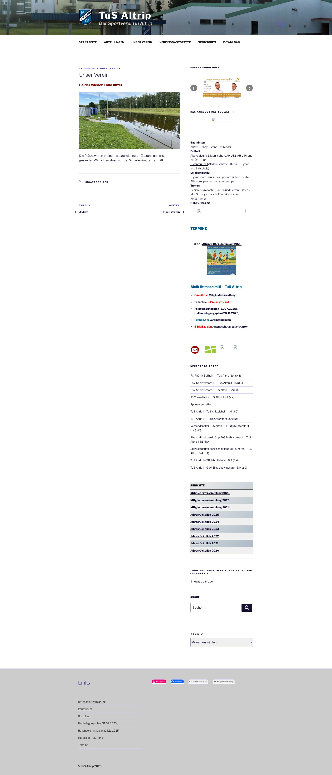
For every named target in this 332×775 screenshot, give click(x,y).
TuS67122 (113, 68)
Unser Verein (142, 42)
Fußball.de (84, 737)
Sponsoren (207, 42)
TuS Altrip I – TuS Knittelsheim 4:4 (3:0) (214, 411)
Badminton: (197, 142)
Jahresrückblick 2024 (204, 521)
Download (231, 42)
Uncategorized (97, 182)
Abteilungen (114, 42)
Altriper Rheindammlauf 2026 (222, 244)
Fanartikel (201, 302)
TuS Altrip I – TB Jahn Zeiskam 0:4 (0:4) (214, 460)
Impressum (85, 708)
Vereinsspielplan (220, 319)
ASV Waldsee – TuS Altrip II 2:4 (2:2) (212, 397)
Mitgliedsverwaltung (222, 295)
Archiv (196, 634)
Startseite (88, 42)
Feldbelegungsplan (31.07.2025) (215, 308)
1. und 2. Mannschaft (212, 155)
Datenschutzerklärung (91, 701)
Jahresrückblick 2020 (204, 550)
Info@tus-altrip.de (202, 581)
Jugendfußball (199, 164)
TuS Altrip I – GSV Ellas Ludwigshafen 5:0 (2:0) (218, 467)
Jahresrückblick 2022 (204, 536)
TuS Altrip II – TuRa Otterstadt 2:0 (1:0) (214, 418)
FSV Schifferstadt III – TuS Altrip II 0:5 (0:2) (216, 382)
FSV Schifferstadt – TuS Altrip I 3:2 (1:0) (214, 390)
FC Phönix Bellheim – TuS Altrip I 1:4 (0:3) (215, 375)
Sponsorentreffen (201, 404)
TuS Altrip (125, 15)
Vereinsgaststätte (175, 42)
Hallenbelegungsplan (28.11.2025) (216, 313)
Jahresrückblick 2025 (204, 514)
